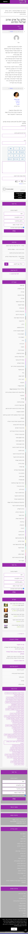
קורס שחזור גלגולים (9, 754)
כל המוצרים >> (21, 633)
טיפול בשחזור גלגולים (18, 700)
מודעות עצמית (10, 718)
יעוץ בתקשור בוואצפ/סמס (17, 704)
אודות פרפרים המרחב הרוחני (19, 901)
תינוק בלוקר (21, 677)
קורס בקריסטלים (11, 737)
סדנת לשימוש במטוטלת (18, 727)
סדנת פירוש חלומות (18, 732)
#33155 (11, 31)
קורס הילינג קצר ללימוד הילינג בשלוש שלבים (14, 742)
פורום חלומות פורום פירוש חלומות (16, 253)
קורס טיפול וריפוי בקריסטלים (16, 750)
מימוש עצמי (14, 720)
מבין (14, 929)
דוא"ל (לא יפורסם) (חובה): (20, 133)
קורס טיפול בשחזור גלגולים (17, 748)
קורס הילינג (20, 739)
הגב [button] (9, 31)
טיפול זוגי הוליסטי (22, 870)
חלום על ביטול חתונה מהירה (18, 673)
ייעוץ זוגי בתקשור (22, 858)
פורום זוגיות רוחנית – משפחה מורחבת (16, 249)
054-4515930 (13, 821)
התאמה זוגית (12, 693)
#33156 (11, 88)
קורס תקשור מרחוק (21, 863)
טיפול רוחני (8, 700)
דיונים (10, 10)
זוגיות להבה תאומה (19, 695)
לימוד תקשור (20, 711)
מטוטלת (21, 720)
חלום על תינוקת (20, 669)
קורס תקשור (20, 757)
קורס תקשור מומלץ (21, 843)
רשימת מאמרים (22, 898)
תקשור (22, 647)
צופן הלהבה (7, 734)
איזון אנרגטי (23, 856)
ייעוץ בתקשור (9, 702)
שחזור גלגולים (23, 878)
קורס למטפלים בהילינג (18, 752)
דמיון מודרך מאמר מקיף (21, 851)
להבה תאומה (20, 707)
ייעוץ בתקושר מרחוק (18, 702)
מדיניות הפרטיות (17, 925)
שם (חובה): (23, 125)
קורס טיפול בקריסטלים (18, 745)
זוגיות (6, 693)
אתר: (25, 140)
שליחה (20, 197)
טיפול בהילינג (9, 697)
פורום (24, 896)
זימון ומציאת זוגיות (22, 873)
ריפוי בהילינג (23, 853)
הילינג (24, 875)
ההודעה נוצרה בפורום (20, 194)
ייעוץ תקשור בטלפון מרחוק (20, 861)
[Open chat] (25, 930)
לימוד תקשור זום (19, 716)
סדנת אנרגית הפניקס (18, 725)
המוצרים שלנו (23, 903)
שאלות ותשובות (22, 905)
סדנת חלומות (9, 725)
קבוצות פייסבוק (22, 908)
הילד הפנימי (20, 693)
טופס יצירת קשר (22, 910)
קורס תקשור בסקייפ (18, 759)
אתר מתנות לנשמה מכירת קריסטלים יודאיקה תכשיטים (16, 881)
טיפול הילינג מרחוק (21, 865)
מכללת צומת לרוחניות (18, 723)
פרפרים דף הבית (16, 10)
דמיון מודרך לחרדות (21, 846)
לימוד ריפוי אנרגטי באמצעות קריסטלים (14, 709)
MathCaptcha (21, 183)
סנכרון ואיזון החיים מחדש (17, 734)
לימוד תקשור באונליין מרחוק (16, 713)
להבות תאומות (12, 707)
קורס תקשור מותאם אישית (17, 761)
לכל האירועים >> (14, 274)
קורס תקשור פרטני (19, 764)
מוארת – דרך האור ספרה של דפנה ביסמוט (15, 245)
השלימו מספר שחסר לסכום (20, 176)
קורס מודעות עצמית (21, 868)
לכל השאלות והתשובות (19, 660)
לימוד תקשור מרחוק (9, 716)
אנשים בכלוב (21, 684)
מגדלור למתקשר (19, 718)
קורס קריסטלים (19, 754)
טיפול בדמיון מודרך (19, 697)
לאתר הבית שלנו (22, 893)
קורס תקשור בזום (11, 757)
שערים (22, 680)
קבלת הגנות (20, 737)
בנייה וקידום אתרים (8, 932)
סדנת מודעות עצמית (18, 730)
